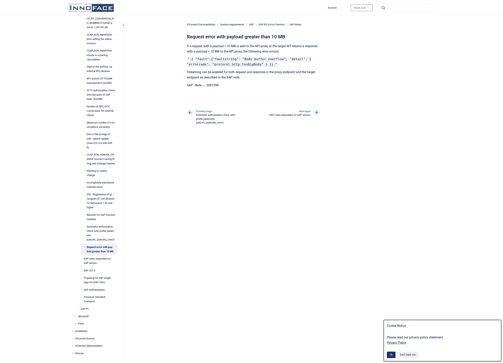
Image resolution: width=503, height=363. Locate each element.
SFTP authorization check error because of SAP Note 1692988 (101, 94)
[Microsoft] (75, 316)
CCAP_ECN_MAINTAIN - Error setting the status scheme (100, 39)
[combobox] (406, 8)
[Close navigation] (123, 25)
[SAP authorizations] (81, 289)
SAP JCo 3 (89, 270)
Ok (391, 354)
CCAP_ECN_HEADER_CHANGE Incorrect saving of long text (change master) (101, 159)
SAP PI (85, 308)
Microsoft (83, 316)
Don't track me (408, 354)
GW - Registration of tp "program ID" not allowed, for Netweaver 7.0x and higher (101, 201)
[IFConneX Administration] (72, 345)
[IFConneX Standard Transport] (81, 297)
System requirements (232, 24)
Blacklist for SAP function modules (101, 217)
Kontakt (332, 7)
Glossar (79, 353)
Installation (81, 331)
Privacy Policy (396, 343)
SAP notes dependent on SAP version (97, 260)
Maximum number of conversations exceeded (101, 124)
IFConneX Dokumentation (201, 24)
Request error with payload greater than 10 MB (100, 249)
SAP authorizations (94, 289)
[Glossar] (72, 353)
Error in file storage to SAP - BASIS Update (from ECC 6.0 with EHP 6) (99, 141)
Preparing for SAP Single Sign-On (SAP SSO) (97, 280)
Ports (81, 323)
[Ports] (75, 323)
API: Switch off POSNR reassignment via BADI (99, 80)
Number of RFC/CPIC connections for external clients (100, 111)
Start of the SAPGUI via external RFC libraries (99, 69)
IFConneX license (85, 338)
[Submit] (383, 8)
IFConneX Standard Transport (94, 299)
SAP (251, 24)
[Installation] (72, 331)
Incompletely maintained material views (100, 184)
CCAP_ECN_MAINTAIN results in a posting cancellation (99, 55)
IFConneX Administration (89, 345)
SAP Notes (295, 24)
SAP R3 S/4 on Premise (272, 24)
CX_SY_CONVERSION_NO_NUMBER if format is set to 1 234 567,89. (100, 23)
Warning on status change (97, 173)
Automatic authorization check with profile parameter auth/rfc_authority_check (101, 233)
